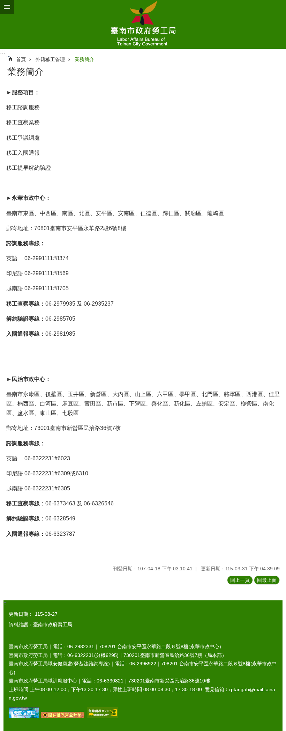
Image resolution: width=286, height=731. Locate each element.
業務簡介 (84, 59)
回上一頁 (240, 580)
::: (2, 52)
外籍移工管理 (50, 59)
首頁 (21, 59)
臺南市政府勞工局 (143, 24)
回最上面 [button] (267, 580)
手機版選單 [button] (7, 7)
